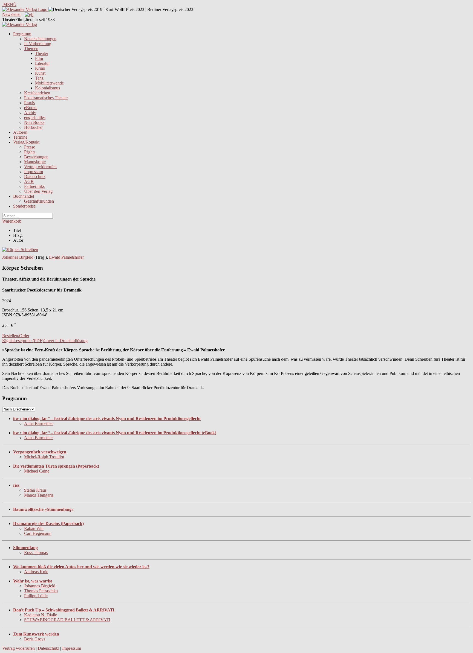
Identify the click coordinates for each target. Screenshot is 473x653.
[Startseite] (19, 24)
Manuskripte (35, 161)
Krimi (40, 68)
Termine (20, 137)
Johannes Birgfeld (17, 257)
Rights (29, 152)
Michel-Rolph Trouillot (44, 456)
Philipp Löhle (36, 595)
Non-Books (34, 122)
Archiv (30, 112)
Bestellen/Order (15, 335)
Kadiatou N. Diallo (40, 615)
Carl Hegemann (37, 533)
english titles (34, 117)
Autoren (20, 132)
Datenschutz (34, 176)
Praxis (29, 102)
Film (39, 58)
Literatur (42, 63)
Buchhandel (23, 196)
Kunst (40, 73)
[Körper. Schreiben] (20, 249)
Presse (29, 147)
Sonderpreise (24, 206)
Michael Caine (36, 471)
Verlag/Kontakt (26, 142)
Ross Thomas (36, 552)
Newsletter (11, 14)
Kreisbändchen (37, 93)
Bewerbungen (36, 156)
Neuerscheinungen (40, 38)
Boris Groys (34, 639)
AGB (29, 181)
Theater (41, 53)
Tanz (39, 78)
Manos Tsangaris (38, 495)
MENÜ (9, 4)
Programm (22, 33)
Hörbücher (33, 127)
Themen (31, 48)
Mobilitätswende (49, 83)
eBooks (30, 107)
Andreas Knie (36, 571)
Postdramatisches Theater (46, 97)
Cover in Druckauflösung (66, 340)
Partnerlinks (34, 186)
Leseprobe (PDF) (28, 340)
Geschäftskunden (39, 201)
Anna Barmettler (38, 423)
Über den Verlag (38, 191)
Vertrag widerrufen (40, 166)
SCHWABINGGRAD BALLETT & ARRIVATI (67, 619)
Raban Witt (34, 528)
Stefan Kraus (35, 490)
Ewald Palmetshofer (66, 257)
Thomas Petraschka (41, 590)
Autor (18, 240)
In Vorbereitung (37, 43)
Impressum (33, 171)
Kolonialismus (47, 88)
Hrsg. (18, 235)
